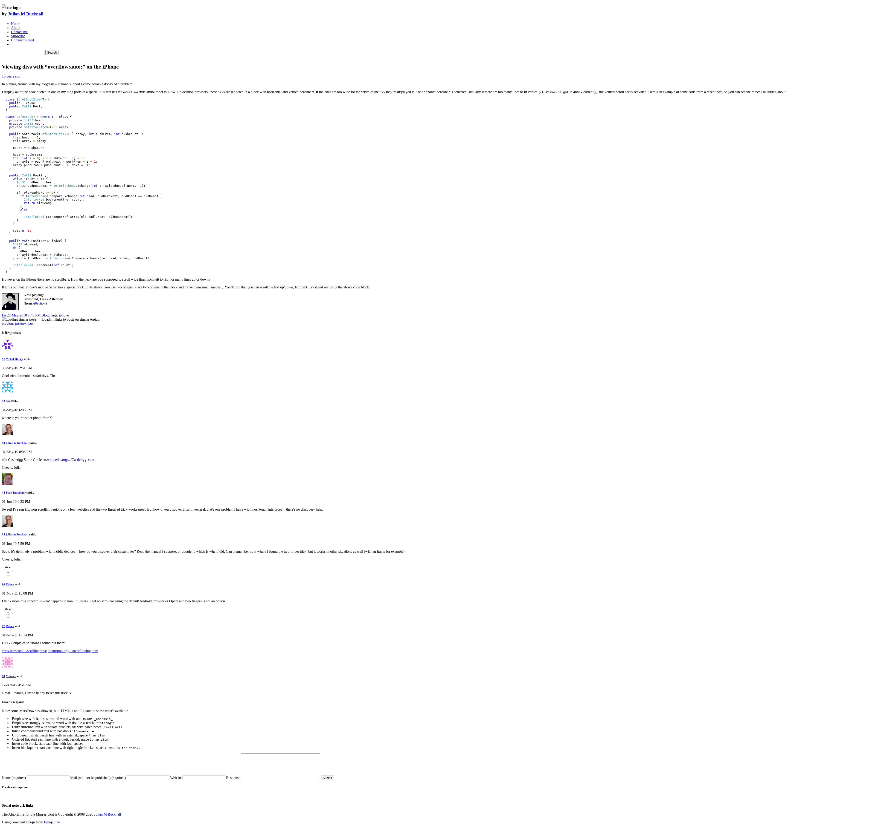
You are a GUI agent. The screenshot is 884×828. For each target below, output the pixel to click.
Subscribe (18, 36)
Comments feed (22, 40)
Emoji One (52, 822)
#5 (3, 534)
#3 (3, 443)
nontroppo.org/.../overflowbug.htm (73, 651)
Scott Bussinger (16, 492)
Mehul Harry (14, 359)
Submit (327, 778)
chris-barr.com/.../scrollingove (24, 651)
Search (52, 52)
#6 (3, 584)
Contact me (19, 32)
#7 (3, 626)
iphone (64, 315)
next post (27, 323)
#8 (3, 676)
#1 (3, 359)
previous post (11, 323)
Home (15, 24)
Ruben (10, 584)
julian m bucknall (17, 443)
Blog (45, 315)
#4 (3, 492)
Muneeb (11, 676)
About (15, 28)
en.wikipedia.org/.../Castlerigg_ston (68, 460)
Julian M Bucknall (25, 14)
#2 (3, 400)
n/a (8, 400)
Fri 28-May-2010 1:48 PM (21, 315)
